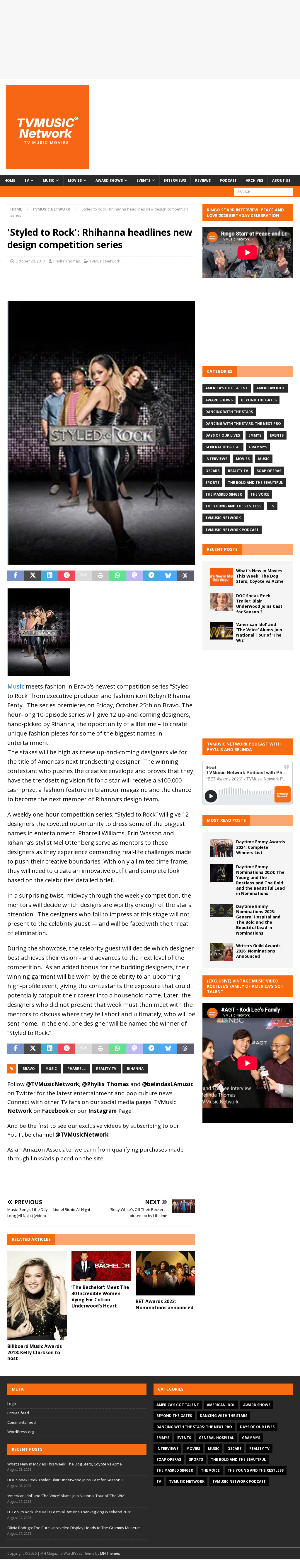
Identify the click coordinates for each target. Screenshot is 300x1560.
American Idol (270, 388)
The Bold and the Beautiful (255, 482)
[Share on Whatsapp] (117, 576)
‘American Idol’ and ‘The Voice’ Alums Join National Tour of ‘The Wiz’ (259, 632)
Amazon (34, 1149)
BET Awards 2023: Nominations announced (164, 1304)
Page (110, 1111)
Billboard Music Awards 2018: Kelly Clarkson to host (34, 1352)
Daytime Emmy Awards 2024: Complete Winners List (260, 847)
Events (143, 180)
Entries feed (18, 1413)
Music (48, 180)
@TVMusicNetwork (52, 1084)
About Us (281, 180)
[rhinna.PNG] (101, 560)
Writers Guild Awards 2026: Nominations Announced (258, 951)
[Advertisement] (247, 322)
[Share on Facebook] (15, 576)
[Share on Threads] (185, 576)
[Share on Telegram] (151, 576)
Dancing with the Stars (229, 411)
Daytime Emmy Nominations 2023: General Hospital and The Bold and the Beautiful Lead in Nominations (258, 919)
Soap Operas (269, 470)
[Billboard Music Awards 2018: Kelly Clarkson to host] (37, 1295)
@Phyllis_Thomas (105, 1084)
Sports (212, 482)
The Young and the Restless (233, 506)
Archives (254, 180)
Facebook (55, 1111)
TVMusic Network (105, 261)
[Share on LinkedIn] (49, 576)
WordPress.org (20, 1431)
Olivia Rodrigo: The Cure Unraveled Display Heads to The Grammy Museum (74, 1527)
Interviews (175, 180)
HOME (9, 180)
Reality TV (106, 1068)
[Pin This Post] (66, 576)
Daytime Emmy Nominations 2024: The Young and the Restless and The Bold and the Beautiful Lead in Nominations (260, 880)
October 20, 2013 (30, 261)
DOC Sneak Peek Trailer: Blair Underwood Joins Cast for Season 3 (259, 604)
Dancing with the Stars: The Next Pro (243, 423)
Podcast (228, 180)
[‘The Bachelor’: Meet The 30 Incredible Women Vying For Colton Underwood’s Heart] (101, 1266)
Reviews (203, 180)
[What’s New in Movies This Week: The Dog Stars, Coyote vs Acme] (221, 577)
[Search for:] (263, 191)
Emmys (254, 435)
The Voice (259, 494)
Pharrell (76, 1068)
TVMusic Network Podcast (232, 529)
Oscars (212, 470)
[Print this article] (100, 576)
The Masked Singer (223, 494)
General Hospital (223, 447)
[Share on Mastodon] (134, 576)
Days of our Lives (222, 435)
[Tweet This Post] (32, 576)
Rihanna (135, 1068)
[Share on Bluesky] (168, 576)
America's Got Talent (226, 388)
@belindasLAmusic (167, 1084)
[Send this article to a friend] (83, 576)
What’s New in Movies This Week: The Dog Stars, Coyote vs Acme (260, 576)
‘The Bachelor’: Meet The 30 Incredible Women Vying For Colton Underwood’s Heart (100, 1296)
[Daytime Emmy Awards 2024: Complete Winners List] (221, 848)
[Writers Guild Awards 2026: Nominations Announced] (221, 952)
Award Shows (109, 180)
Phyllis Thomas (66, 261)
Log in (12, 1403)
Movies (75, 180)
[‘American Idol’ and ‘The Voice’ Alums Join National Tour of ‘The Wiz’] (221, 631)
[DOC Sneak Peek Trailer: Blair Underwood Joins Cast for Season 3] (221, 602)
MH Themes (110, 1553)
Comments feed (21, 1422)
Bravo (29, 1068)
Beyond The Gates (259, 400)
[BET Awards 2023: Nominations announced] (165, 1273)
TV (26, 180)
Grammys (258, 447)
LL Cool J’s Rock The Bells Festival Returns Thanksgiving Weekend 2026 (69, 1511)
